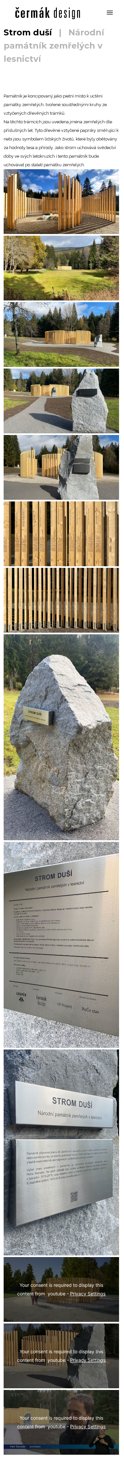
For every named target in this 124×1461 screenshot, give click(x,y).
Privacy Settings (87, 1293)
